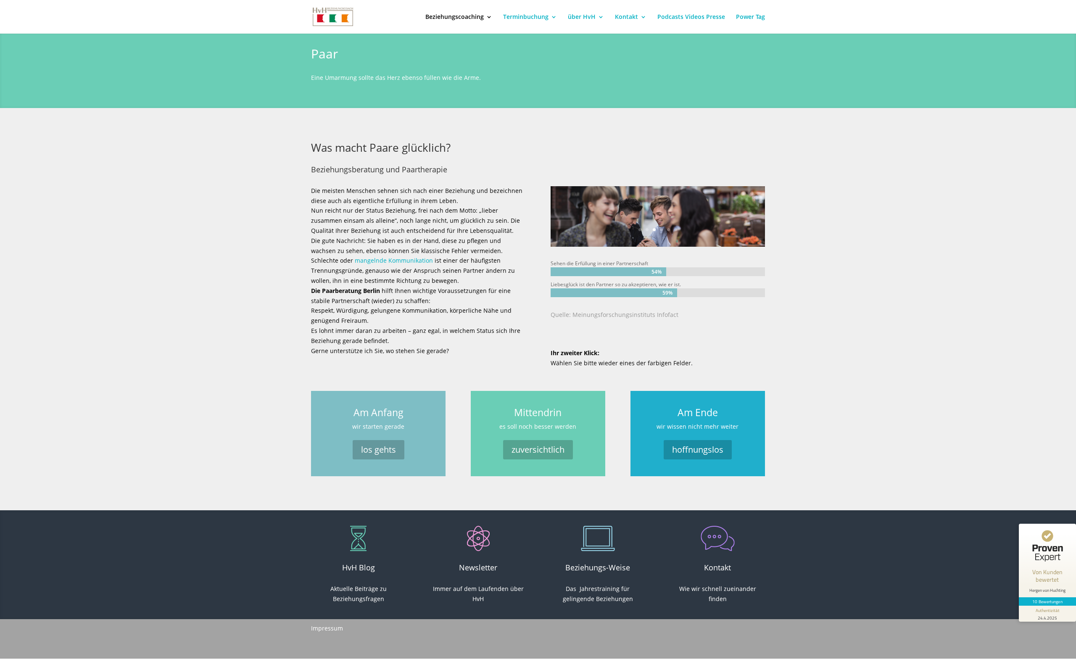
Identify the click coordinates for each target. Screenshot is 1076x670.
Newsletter (478, 567)
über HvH (582, 17)
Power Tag (750, 17)
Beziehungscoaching (454, 17)
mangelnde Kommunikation (394, 260)
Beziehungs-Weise (597, 567)
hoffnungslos (697, 449)
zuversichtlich (538, 449)
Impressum (327, 628)
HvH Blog (358, 567)
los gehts (378, 449)
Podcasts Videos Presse (691, 17)
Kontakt (626, 17)
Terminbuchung (526, 17)
